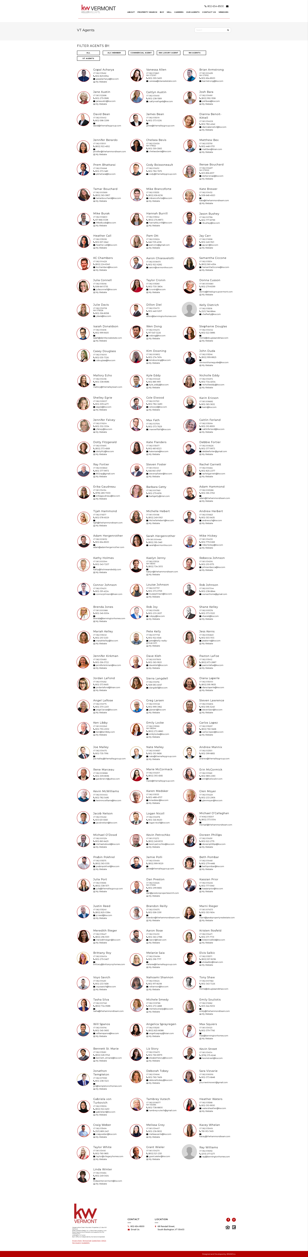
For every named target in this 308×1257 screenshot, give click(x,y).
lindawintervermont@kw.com (107, 1181)
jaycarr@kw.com (210, 245)
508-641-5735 (101, 286)
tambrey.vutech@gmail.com (162, 1110)
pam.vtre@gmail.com (159, 245)
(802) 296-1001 (102, 937)
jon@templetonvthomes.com (107, 1086)
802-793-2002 (102, 729)
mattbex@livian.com (212, 149)
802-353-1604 (208, 912)
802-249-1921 (207, 242)
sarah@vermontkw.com (160, 545)
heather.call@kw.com (106, 245)
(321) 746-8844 (208, 311)
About (131, 12)
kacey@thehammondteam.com (214, 1136)
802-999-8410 (102, 333)
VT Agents (88, 58)
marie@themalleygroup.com (160, 781)
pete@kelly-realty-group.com (156, 642)
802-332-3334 (102, 426)
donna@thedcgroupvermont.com (214, 292)
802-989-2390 (208, 776)
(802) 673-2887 (208, 662)
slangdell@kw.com (158, 688)
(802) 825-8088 (156, 1030)
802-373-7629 (155, 426)
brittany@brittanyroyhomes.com (108, 964)
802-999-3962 (155, 707)
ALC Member (114, 53)
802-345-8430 (155, 820)
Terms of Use (87, 1240)
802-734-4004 (208, 382)
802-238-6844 (208, 591)
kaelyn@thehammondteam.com (161, 572)
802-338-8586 (102, 382)
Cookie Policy (96, 1240)
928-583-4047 (155, 685)
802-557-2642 (102, 242)
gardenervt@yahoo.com (108, 779)
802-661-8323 (154, 448)
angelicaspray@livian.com (161, 1033)
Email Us (135, 1229)
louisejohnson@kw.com (160, 594)
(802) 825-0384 (102, 912)
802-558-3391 (154, 912)
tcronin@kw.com (157, 289)
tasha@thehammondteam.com (108, 1011)
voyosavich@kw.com (106, 986)
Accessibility (85, 1243)
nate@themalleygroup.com (162, 756)
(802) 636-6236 (155, 195)
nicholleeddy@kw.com (213, 385)
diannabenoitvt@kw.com (214, 127)
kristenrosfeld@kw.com (213, 940)
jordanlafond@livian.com (108, 687)
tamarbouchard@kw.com (108, 198)
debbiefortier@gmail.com (214, 451)
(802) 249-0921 (155, 517)
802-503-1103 (207, 638)
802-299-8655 (155, 888)
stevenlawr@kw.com (212, 710)
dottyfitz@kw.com (105, 451)
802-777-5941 (207, 886)
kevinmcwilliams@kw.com (108, 800)
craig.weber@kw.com (106, 1134)
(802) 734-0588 (102, 1006)
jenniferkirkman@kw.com (108, 665)
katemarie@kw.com (158, 451)
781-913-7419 (207, 1131)
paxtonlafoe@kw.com (212, 665)
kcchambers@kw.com (106, 267)
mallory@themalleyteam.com (107, 387)
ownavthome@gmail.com (214, 594)
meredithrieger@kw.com (108, 940)
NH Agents (195, 53)
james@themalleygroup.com (160, 126)
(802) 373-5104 (208, 819)
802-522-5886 (208, 333)
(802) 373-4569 (102, 448)
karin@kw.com (209, 407)
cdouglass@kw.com (105, 360)
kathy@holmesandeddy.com (107, 569)
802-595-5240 (208, 707)
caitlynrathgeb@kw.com (161, 101)
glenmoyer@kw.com (212, 800)
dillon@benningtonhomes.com (161, 316)
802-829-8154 (102, 76)
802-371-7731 (207, 937)
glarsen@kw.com (157, 710)
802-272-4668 (155, 1006)
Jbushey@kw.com (211, 223)
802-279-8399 (208, 286)
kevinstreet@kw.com (212, 1058)
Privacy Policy (77, 1240)
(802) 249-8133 (155, 841)
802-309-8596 (102, 776)
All (88, 53)
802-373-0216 (155, 120)
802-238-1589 (155, 98)
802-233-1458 (102, 984)
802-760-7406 (155, 1077)
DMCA (103, 1240)
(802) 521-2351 (155, 1153)
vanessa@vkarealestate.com (162, 81)
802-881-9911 (154, 382)
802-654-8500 (215, 6)
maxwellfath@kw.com (160, 429)
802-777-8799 (208, 220)
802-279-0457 (102, 959)
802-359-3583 (155, 148)
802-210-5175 (207, 564)
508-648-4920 (208, 195)
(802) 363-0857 (102, 195)
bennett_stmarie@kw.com (109, 1058)
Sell (169, 12)
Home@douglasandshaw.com (213, 338)
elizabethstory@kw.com (160, 1058)
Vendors (223, 12)
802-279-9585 (102, 98)
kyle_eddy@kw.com (159, 385)
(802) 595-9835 (208, 684)
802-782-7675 (155, 171)
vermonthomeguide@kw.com (213, 362)
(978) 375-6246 (208, 1055)
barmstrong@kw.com (212, 81)
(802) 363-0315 (102, 863)
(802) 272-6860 (155, 731)
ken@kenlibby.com (105, 732)
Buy (162, 12)
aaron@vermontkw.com (161, 267)
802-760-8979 (155, 1055)
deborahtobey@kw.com (160, 1080)
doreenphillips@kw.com (213, 844)
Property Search (147, 12)
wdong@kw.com (157, 336)
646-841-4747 (154, 471)
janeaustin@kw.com (106, 101)
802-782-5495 (102, 797)
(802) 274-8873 (155, 220)
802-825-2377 (208, 471)
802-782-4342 (208, 124)
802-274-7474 (155, 357)
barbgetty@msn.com (159, 496)
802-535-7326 (102, 357)
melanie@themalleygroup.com (161, 964)
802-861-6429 (101, 841)
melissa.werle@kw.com (160, 1134)
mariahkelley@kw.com (107, 641)
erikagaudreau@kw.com (108, 496)
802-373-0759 (155, 591)
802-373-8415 (102, 684)
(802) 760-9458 (208, 729)
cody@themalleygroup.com (162, 174)
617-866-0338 (101, 220)
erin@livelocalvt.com (212, 779)
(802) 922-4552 (102, 146)
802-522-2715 (207, 841)
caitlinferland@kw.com (213, 429)
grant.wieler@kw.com (159, 1156)
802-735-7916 (101, 753)
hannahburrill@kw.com (160, 223)
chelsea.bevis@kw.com (160, 151)
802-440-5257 (155, 311)
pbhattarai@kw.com (106, 174)
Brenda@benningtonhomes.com (108, 618)
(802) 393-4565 (155, 776)
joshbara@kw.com (211, 101)
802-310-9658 (155, 753)
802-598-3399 (102, 120)
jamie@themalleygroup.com (160, 869)
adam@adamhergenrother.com (108, 547)
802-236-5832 (155, 1131)
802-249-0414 (102, 1176)
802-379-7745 (208, 1030)
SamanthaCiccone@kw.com (215, 267)
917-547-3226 (154, 333)
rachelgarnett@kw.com (213, 474)
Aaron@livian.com (157, 940)
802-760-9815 (102, 1153)
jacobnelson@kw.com (106, 823)
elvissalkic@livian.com (212, 962)
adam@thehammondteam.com (214, 498)
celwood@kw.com (158, 407)
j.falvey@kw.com (104, 429)
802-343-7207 (102, 564)
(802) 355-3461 (155, 542)
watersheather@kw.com (214, 1108)
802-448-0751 (208, 146)
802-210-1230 (101, 638)
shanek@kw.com (210, 616)
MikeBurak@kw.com (106, 223)
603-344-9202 (208, 1006)
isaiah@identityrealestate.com (107, 338)
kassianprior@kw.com (212, 888)
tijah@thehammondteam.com (107, 523)
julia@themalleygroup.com (109, 888)
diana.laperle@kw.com (213, 687)
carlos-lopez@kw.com (212, 732)
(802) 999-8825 (208, 357)
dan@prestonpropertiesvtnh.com (161, 893)
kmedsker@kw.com (158, 800)
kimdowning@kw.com (160, 360)
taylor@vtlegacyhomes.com (109, 1156)
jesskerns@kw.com (211, 641)
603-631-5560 (101, 820)
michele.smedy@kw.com (161, 1009)
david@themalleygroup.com (107, 126)
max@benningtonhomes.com (213, 1036)
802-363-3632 (208, 404)
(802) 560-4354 (208, 264)
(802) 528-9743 (102, 1055)
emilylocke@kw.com (159, 734)
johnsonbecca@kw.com (213, 567)
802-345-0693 (102, 1030)
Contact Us (209, 12)
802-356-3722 (102, 662)
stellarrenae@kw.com (212, 176)
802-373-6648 (208, 1077)
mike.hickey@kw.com (212, 545)
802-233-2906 (208, 797)
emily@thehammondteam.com (214, 1011)
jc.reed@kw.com (104, 915)
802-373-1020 (208, 613)
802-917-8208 (155, 984)
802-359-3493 (155, 78)
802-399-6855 (208, 753)
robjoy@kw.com (157, 616)
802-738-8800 (155, 1107)
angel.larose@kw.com (106, 710)
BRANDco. (231, 1254)
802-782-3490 (155, 404)
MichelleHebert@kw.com (161, 520)
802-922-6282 (155, 264)
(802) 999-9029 (155, 863)
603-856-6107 (207, 173)
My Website (101, 82)
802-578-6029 (102, 517)
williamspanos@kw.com (107, 1033)
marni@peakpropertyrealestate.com (214, 917)
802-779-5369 (208, 542)
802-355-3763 (208, 493)
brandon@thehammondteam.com (161, 917)
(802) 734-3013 (155, 566)
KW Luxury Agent (168, 53)
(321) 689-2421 (102, 1131)
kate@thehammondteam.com (214, 200)
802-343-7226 (208, 984)
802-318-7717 (154, 959)
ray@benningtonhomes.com (216, 1157)
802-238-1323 (102, 1081)
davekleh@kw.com (158, 665)
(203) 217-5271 (208, 1154)
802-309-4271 (102, 404)
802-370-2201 (102, 707)
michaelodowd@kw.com (108, 844)
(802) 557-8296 (208, 959)
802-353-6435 (208, 517)
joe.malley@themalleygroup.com (108, 759)
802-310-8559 (208, 426)
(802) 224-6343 (102, 264)
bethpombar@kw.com (213, 866)
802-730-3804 (155, 286)
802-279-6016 (154, 493)
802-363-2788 (155, 937)
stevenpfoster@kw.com (160, 474)
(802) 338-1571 (102, 886)
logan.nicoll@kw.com (159, 823)
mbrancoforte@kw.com (160, 198)
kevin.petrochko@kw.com (161, 844)
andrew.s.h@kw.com (212, 520)
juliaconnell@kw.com (106, 289)
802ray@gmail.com (105, 474)
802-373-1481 (101, 171)
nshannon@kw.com (158, 986)
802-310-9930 (208, 1105)
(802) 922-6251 (102, 1109)
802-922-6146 (154, 638)
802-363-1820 (155, 662)
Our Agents (193, 12)
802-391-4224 (102, 591)
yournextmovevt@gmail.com (213, 1082)
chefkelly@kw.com (211, 314)
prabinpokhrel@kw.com (107, 866)
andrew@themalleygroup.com (214, 759)
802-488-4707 (155, 797)
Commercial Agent (141, 53)
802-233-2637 (155, 613)
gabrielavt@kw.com (105, 1112)
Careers (179, 12)
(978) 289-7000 (102, 493)
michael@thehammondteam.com (214, 825)
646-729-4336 (154, 242)
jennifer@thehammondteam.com (108, 151)
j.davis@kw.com (103, 316)
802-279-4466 (208, 863)
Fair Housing (76, 1243)
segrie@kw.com (103, 407)
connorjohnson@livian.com (109, 594)
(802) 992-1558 (208, 98)
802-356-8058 (102, 313)
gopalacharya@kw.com (107, 79)
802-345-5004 (102, 613)
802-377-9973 (208, 448)
